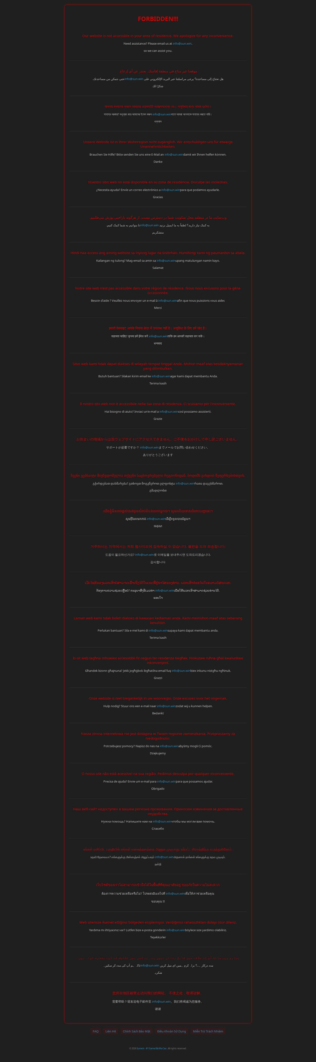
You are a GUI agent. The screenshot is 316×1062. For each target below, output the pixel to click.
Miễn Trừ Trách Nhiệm (208, 1031)
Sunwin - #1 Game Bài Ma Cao (152, 1048)
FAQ (96, 1031)
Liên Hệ (110, 1031)
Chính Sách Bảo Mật (136, 1031)
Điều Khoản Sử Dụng (171, 1031)
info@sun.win (182, 43)
